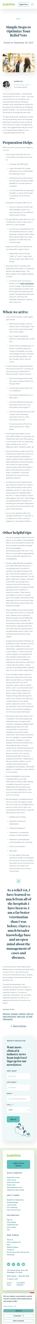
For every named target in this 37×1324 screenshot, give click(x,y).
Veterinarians (8, 1019)
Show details (8, 1306)
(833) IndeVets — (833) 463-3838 (18, 1276)
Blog (18, 19)
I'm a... (10, 1105)
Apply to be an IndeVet (18, 1164)
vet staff (29, 1017)
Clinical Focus (11, 1180)
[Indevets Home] (9, 4)
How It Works (11, 1227)
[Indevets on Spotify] (23, 1264)
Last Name (12, 1082)
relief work (21, 1017)
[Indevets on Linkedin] (8, 1264)
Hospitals (14, 1014)
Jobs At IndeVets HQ (13, 1242)
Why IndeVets (11, 1222)
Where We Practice (13, 1182)
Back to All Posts (19, 1026)
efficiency (6, 1014)
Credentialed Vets (12, 1225)
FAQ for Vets (11, 1185)
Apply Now (23, 4)
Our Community (12, 1207)
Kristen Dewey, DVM (21, 85)
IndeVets (22, 1014)
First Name (12, 1071)
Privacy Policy (9, 1284)
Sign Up (13, 1119)
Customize (17, 1316)
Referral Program (12, 1247)
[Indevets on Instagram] (18, 1264)
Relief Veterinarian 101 (14, 1187)
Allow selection (18, 1321)
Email (10, 1094)
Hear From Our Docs (14, 1210)
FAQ (8, 1230)
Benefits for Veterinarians (15, 1200)
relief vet (29, 1014)
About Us (10, 1240)
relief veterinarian (27, 283)
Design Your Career (13, 1177)
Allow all (18, 1311)
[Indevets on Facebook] (13, 1264)
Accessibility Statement (21, 1284)
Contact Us (10, 1250)
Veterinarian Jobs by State (15, 1190)
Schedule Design (12, 1202)
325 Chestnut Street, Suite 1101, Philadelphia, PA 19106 (17, 1271)
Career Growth (11, 1205)
